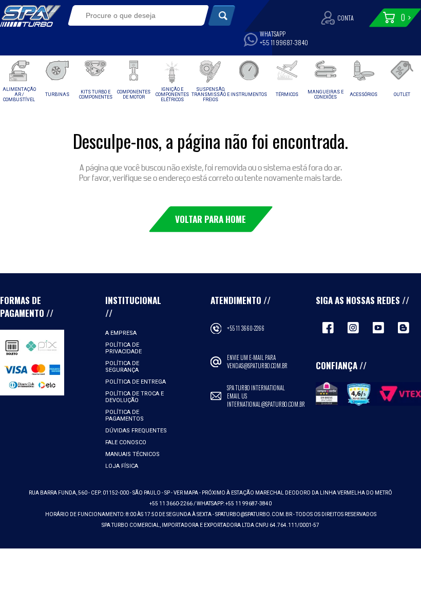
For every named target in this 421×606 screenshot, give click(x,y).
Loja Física (121, 466)
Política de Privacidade (123, 348)
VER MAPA (186, 493)
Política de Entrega (135, 381)
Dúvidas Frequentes (136, 430)
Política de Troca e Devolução (134, 397)
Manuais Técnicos (132, 454)
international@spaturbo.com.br (266, 404)
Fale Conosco (125, 442)
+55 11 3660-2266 (245, 328)
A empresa (121, 333)
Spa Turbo (30, 16)
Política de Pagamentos (124, 415)
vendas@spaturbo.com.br (257, 366)
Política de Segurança (122, 366)
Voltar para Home (210, 219)
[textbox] (131, 15)
